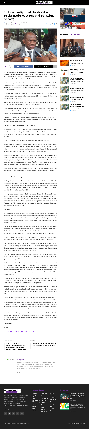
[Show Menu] (4, 2)
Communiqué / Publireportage (36, 401)
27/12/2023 (24, 23)
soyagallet (15, 23)
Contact (83, 423)
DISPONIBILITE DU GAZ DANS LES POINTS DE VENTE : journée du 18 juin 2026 (77, 88)
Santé (51, 401)
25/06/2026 (64, 55)
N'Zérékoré (44, 411)
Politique (52, 397)
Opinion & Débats (15, 24)
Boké (33, 398)
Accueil (5, 8)
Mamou (43, 409)
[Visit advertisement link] (72, 18)
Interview (43, 400)
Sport (51, 406)
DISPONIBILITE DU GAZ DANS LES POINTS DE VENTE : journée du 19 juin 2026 (77, 80)
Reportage (53, 399)
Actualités (11, 8)
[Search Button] (84, 2)
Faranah (43, 396)
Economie (44, 393)
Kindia (42, 405)
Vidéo (51, 411)
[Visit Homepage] (44, 2)
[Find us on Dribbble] (22, 413)
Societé (52, 404)
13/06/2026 (73, 110)
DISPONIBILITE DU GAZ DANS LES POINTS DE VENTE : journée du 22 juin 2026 (77, 62)
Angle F (34, 396)
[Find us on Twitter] (9, 413)
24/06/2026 (73, 74)
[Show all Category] (84, 34)
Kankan (43, 402)
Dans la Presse (34, 409)
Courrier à (35, 404)
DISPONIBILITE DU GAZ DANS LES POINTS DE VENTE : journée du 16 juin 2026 (77, 97)
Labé (42, 407)
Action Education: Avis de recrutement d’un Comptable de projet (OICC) (77, 71)
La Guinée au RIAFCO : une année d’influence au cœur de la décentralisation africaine (70, 51)
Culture (34, 406)
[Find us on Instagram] (13, 413)
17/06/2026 (73, 101)
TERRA (52, 408)
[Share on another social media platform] (55, 66)
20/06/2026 (73, 83)
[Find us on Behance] (17, 413)
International (44, 398)
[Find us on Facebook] (5, 413)
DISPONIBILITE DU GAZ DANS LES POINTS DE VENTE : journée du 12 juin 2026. (77, 106)
